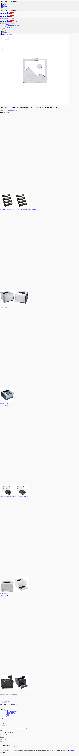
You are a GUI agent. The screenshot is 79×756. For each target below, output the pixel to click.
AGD (3, 31)
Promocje (4, 5)
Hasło (1, 730)
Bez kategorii (9, 34)
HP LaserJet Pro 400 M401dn (6, 691)
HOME (3, 3)
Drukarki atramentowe (11, 23)
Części (6, 26)
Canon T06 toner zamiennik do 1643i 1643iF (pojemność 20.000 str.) (14, 496)
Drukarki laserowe (10, 22)
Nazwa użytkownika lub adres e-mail (8, 728)
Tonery (3, 28)
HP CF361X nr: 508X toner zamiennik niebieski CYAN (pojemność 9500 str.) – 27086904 (18, 209)
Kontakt (3, 7)
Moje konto (4, 4)
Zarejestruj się (2, 752)
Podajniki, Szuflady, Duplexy (13, 25)
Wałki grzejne (9, 27)
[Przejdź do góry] (0, 705)
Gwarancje (4, 698)
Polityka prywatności (6, 701)
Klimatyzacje (7, 32)
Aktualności (4, 6)
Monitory (4, 30)
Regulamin (4, 699)
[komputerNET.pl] (7, 19)
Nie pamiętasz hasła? (4, 734)
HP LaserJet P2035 (4, 593)
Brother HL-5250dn (4, 403)
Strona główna (3, 34)
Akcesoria (7, 24)
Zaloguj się (11, 732)
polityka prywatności (70, 750)
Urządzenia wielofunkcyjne (12, 21)
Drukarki (4, 18)
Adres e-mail (3, 739)
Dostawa (4, 700)
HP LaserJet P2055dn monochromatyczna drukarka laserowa (12, 305)
